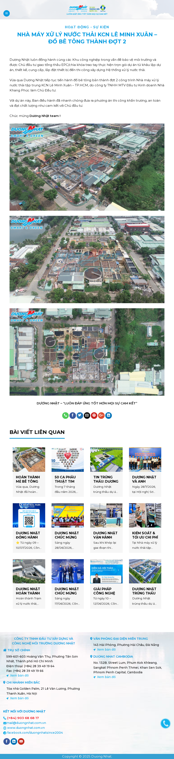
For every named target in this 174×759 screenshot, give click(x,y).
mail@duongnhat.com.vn (26, 723)
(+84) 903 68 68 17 (23, 718)
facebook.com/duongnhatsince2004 (35, 733)
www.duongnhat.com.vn (26, 728)
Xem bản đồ (19, 675)
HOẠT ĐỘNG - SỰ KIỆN (87, 27)
